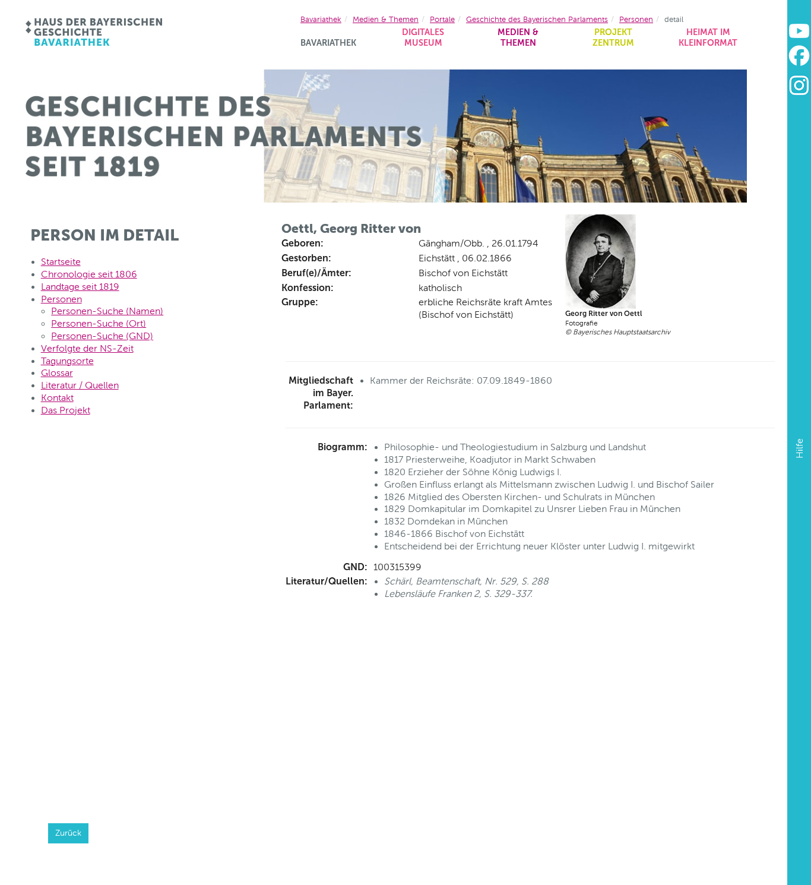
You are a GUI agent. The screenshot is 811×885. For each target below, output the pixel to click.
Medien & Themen (518, 38)
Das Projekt (65, 410)
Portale (442, 19)
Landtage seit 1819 (80, 287)
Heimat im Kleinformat (708, 38)
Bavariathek (328, 42)
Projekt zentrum (613, 38)
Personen (636, 19)
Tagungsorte (67, 361)
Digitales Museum (423, 38)
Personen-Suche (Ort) (98, 323)
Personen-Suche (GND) (102, 336)
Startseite (61, 262)
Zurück (68, 832)
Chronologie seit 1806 (89, 274)
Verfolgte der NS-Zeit (87, 348)
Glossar (57, 373)
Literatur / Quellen (80, 385)
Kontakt (57, 398)
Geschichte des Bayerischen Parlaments (537, 19)
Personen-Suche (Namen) (107, 311)
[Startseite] (95, 32)
